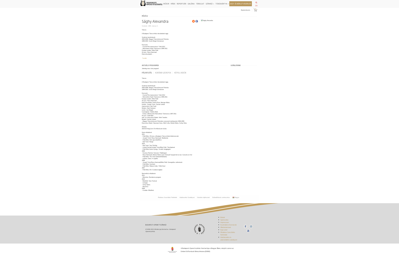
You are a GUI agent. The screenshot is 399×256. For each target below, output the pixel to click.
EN (256, 5)
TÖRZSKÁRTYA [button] (222, 3)
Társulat (200, 3)
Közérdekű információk (228, 225)
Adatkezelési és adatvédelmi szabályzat (228, 238)
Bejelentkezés (245, 10)
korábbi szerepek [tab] (163, 73)
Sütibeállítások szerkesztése (221, 197)
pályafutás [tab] (147, 73)
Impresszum (224, 222)
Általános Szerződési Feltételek (167, 197)
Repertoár (181, 3)
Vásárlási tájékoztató (203, 197)
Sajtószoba (224, 220)
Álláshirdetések (225, 227)
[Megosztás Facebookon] (196, 21)
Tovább (144, 58)
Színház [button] (209, 3)
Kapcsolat (223, 230)
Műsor (166, 3)
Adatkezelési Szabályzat (187, 197)
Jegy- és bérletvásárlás (240, 3)
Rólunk (222, 217)
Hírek (173, 3)
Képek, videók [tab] (180, 73)
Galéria (191, 3)
